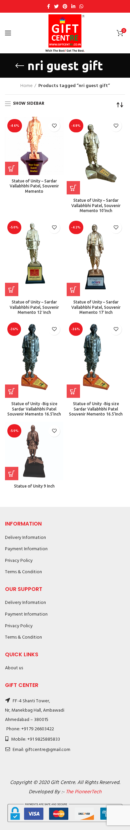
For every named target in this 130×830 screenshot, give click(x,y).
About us (14, 668)
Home (26, 86)
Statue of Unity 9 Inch (34, 486)
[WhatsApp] (81, 6)
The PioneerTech (83, 792)
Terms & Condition (23, 572)
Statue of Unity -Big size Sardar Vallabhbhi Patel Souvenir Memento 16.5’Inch (34, 408)
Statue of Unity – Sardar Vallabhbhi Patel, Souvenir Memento (34, 186)
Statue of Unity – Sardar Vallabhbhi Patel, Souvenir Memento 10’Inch (96, 205)
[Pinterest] (65, 6)
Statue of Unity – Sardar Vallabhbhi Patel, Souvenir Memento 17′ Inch (96, 307)
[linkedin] (73, 6)
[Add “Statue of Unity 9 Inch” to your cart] (11, 473)
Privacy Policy (19, 561)
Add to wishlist (54, 126)
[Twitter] (56, 6)
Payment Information (26, 549)
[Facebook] (48, 6)
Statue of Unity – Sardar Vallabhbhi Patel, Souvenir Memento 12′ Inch (34, 307)
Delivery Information (25, 538)
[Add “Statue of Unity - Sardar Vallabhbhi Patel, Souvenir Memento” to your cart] (11, 168)
